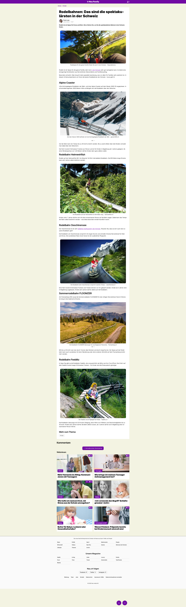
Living (73, 557)
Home (59, 6)
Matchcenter (104, 542)
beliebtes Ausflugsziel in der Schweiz (89, 229)
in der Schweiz (95, 70)
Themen (74, 547)
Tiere (73, 560)
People (117, 542)
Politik (73, 542)
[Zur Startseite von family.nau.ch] (93, 2)
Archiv (88, 547)
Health (58, 557)
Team (72, 577)
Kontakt (82, 577)
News (58, 542)
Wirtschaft (59, 544)
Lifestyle (59, 547)
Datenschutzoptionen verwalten (114, 577)
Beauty (59, 562)
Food (58, 560)
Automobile (104, 560)
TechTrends (119, 560)
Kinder (65, 6)
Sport (88, 542)
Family (117, 557)
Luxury (103, 557)
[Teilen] (119, 603)
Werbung (66, 577)
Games (103, 544)
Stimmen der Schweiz (121, 544)
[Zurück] (61, 115)
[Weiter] (124, 115)
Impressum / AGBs (99, 577)
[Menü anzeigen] (128, 2)
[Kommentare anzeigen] (124, 603)
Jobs (77, 577)
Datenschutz (89, 577)
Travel (88, 560)
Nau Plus (89, 544)
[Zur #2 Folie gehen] (94, 141)
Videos (73, 544)
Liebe (88, 557)
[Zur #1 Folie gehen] (92, 141)
